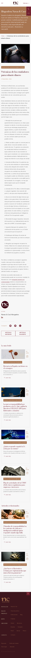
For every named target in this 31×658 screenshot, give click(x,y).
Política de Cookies (13, 643)
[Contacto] (28, 9)
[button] (28, 13)
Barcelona (19, 623)
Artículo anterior (8, 333)
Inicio (2, 36)
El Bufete (13, 619)
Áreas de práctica (15, 611)
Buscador (12, 647)
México (24, 631)
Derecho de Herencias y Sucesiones (12, 362)
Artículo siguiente (22, 333)
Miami (12, 631)
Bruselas (13, 627)
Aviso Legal (4, 647)
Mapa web (3, 643)
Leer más (8, 378)
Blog (21, 615)
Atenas (18, 631)
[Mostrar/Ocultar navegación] (2, 3)
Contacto (13, 635)
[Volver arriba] (28, 593)
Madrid (12, 623)
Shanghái (20, 627)
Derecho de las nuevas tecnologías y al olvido (13, 67)
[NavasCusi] (15, 3)
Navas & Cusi (14, 607)
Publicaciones (14, 615)
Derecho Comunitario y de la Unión (12, 400)
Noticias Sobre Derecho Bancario (12, 479)
